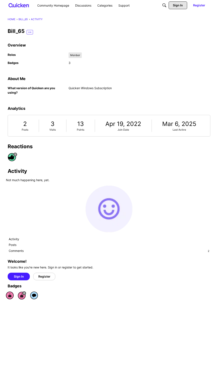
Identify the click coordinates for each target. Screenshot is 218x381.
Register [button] (44, 276)
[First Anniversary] (10, 295)
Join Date (123, 129)
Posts (25, 129)
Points (80, 129)
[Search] (164, 5)
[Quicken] (19, 5)
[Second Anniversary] (22, 295)
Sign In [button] (19, 276)
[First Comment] (34, 295)
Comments (109, 251)
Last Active (179, 129)
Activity (14, 239)
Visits (52, 129)
